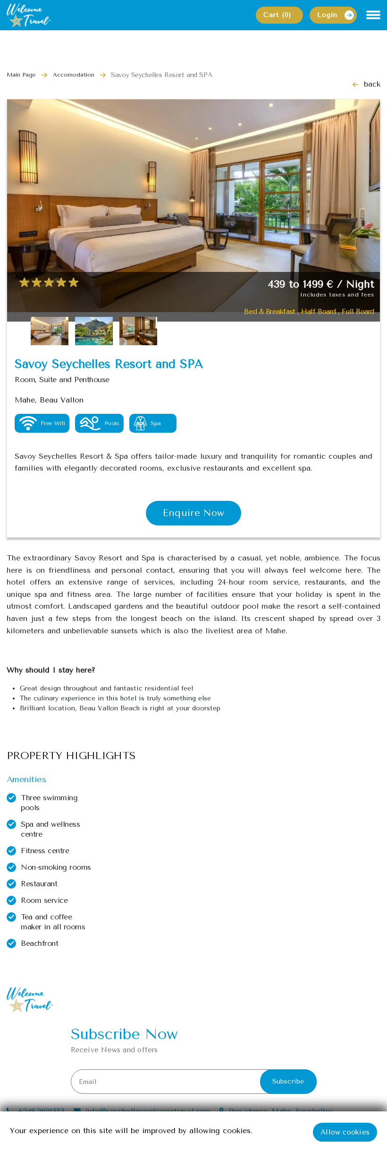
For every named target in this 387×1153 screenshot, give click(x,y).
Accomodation (73, 74)
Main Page (21, 74)
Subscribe (288, 1081)
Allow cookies (345, 1132)
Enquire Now (193, 512)
